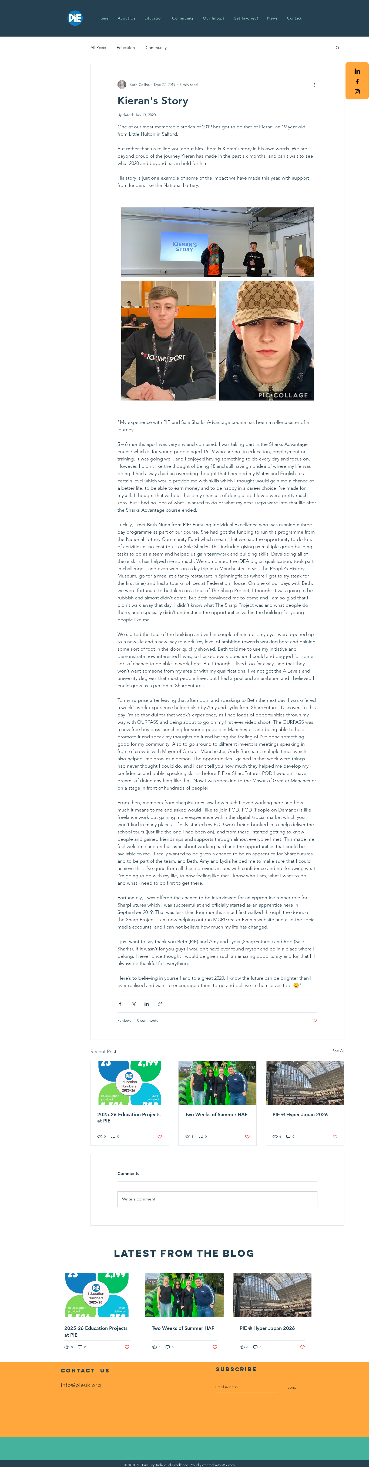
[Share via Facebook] (120, 1003)
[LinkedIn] (357, 71)
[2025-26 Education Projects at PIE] (130, 1083)
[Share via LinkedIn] (146, 1003)
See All (338, 1050)
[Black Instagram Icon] (357, 91)
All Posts (98, 47)
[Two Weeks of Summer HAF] (218, 1083)
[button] (337, 47)
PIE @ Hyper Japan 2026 (300, 1114)
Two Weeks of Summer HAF (216, 1114)
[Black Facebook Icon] (357, 81)
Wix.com (228, 1465)
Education (126, 47)
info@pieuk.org (81, 1385)
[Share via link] (159, 1003)
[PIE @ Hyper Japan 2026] (305, 1083)
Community (156, 47)
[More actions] (314, 84)
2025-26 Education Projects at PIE (128, 1117)
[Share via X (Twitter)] (133, 1003)
